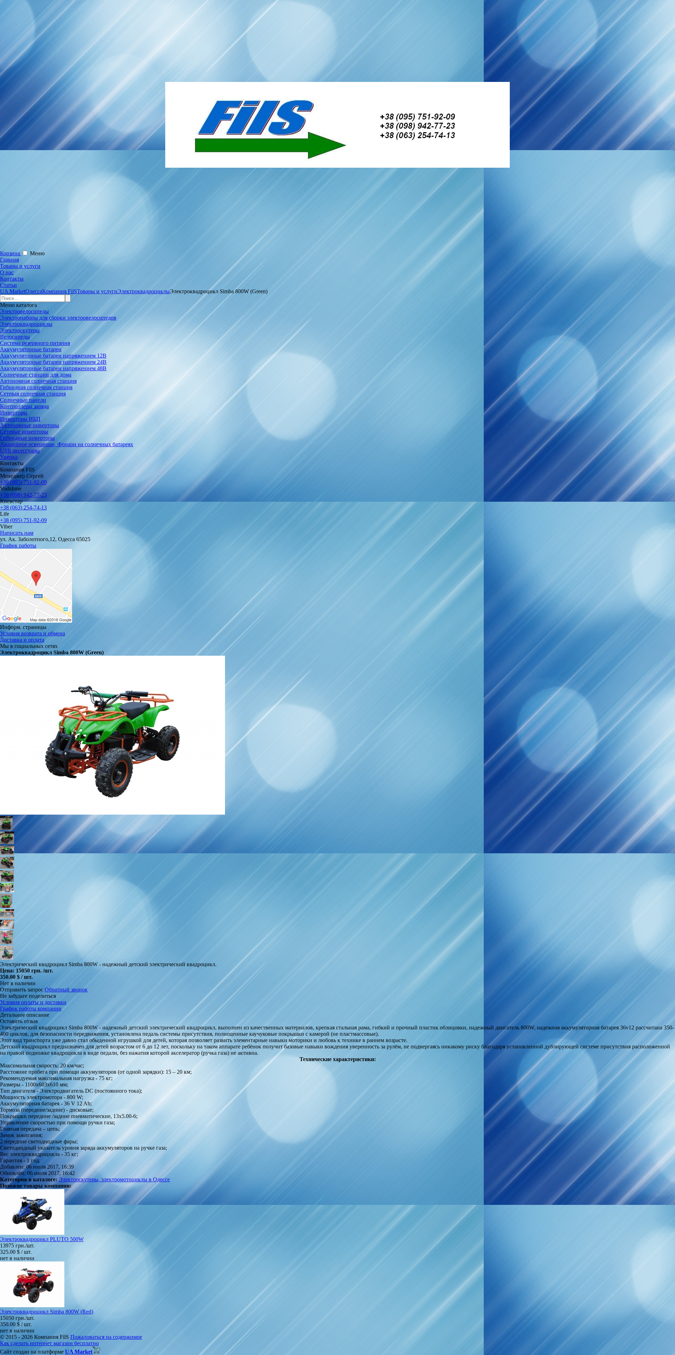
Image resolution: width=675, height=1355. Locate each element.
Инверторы (13, 413)
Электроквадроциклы (26, 324)
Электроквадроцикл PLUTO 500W (42, 1239)
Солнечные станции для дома (35, 375)
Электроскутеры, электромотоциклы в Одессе (114, 1179)
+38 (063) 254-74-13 (23, 507)
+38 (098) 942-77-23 (23, 495)
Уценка (9, 457)
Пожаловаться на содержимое (106, 1337)
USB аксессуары (20, 451)
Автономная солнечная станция (38, 381)
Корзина (10, 253)
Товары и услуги (20, 266)
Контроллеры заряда (24, 406)
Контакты (12, 279)
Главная (9, 260)
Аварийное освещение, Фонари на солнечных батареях (66, 444)
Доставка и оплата (22, 640)
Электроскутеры (20, 330)
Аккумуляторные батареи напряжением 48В (53, 368)
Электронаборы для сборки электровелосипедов (58, 318)
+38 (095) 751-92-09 (23, 482)
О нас (7, 272)
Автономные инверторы (29, 425)
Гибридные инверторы (27, 438)
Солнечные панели (23, 400)
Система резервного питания (35, 343)
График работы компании (31, 1009)
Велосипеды (15, 337)
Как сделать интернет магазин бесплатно (49, 1343)
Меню (37, 253)
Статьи (8, 285)
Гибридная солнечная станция (36, 387)
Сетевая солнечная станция (33, 394)
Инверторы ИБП (20, 419)
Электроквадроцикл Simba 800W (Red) (46, 1312)
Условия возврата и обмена (32, 633)
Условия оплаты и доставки (33, 1002)
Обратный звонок (66, 990)
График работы (18, 545)
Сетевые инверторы (24, 432)
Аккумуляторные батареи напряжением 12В (53, 356)
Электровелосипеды (24, 311)
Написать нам (16, 533)
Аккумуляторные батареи (31, 349)
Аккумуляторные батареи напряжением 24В (53, 362)
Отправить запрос (21, 990)
